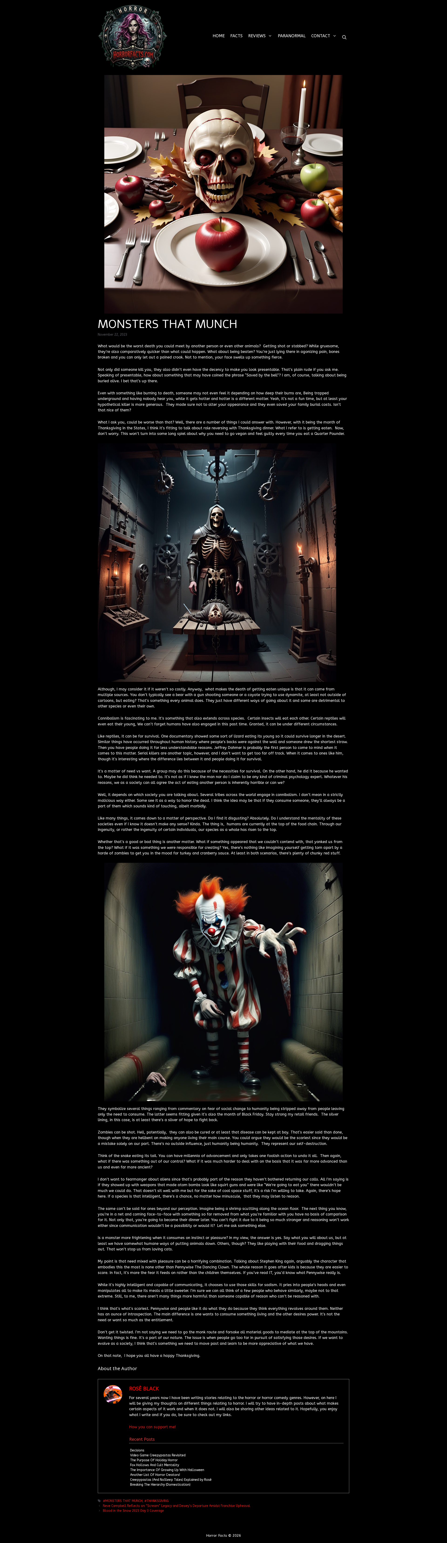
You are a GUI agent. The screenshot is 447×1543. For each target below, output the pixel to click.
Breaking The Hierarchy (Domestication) (160, 1485)
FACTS (236, 35)
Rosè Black (144, 1389)
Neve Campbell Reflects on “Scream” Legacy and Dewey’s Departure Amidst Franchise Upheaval (176, 1506)
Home (219, 35)
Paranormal (292, 35)
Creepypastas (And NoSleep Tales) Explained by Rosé (171, 1480)
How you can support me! (152, 1427)
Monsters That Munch (123, 1501)
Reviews (257, 35)
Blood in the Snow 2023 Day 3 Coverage (133, 1511)
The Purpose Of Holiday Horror (154, 1460)
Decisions (137, 1450)
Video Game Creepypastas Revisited (158, 1455)
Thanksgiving (158, 1501)
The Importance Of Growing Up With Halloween (167, 1470)
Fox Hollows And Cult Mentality (154, 1465)
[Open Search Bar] (344, 37)
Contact (320, 35)
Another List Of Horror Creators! (155, 1475)
